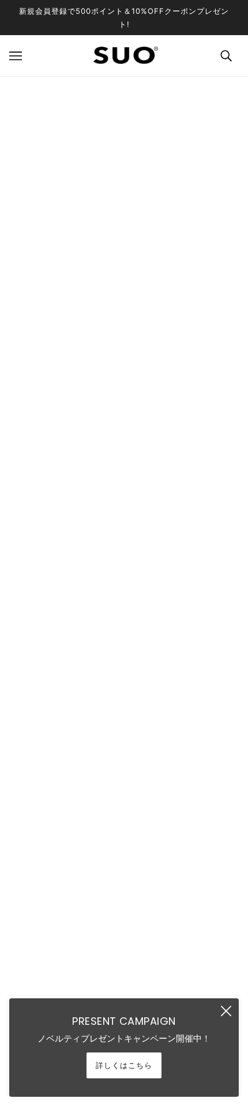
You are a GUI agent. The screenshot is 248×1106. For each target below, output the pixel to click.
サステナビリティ (124, 906)
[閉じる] (226, 1011)
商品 (176, 200)
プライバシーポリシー (124, 929)
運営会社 (124, 883)
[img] (111, 790)
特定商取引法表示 (124, 952)
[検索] (226, 55)
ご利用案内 (124, 975)
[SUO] (124, 55)
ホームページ (98, 200)
